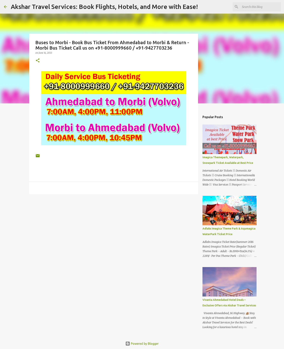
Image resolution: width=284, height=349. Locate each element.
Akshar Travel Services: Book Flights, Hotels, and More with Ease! (104, 6)
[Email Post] (37, 157)
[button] (37, 60)
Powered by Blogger (144, 343)
